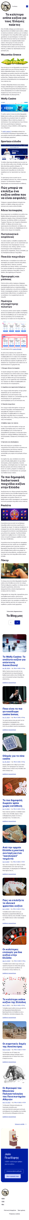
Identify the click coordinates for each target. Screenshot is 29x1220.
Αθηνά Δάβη (17, 668)
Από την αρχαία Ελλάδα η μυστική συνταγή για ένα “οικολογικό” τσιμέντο (13, 853)
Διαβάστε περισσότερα (9, 682)
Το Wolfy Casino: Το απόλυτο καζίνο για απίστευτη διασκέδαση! (14, 661)
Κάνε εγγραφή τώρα (13, 1176)
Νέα (3, 1204)
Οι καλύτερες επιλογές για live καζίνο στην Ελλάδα (12, 953)
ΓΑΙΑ (3, 1201)
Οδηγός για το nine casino (13, 757)
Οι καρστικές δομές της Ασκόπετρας (14, 1045)
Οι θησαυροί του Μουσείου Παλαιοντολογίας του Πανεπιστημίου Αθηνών (14, 1094)
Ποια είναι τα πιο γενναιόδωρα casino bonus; (12, 711)
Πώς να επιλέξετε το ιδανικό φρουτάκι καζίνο (13, 903)
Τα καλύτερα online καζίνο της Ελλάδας (14, 1001)
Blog (23, 668)
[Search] (17, 622)
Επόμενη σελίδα (20, 1124)
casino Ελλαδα (17, 349)
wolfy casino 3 (7, 131)
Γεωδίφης (14, 6)
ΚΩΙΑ (23, 862)
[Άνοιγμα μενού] (27, 6)
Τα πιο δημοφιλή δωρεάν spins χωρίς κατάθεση (12, 803)
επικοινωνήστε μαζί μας (14, 1171)
